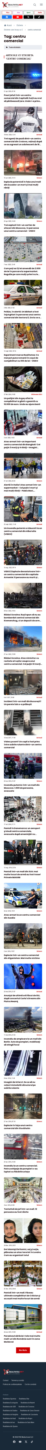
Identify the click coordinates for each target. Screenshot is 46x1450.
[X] (28, 17)
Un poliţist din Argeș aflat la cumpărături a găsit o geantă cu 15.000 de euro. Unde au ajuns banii (22, 401)
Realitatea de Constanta (29, 1414)
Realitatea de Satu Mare (26, 1422)
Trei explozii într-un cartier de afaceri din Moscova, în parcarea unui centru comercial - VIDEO (21, 228)
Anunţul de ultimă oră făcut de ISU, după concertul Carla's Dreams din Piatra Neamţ (22, 998)
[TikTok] (39, 17)
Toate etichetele (14, 47)
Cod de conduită (30, 1384)
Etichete (20, 25)
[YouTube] (18, 17)
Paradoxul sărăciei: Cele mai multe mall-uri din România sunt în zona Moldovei (22, 1339)
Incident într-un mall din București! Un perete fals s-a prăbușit (22, 703)
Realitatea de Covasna (26, 1407)
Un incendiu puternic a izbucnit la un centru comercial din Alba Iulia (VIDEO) (23, 531)
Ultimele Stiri (36, 394)
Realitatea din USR (9, 1407)
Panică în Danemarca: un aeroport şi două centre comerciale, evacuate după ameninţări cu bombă (22, 833)
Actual (39, 91)
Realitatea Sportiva (9, 1399)
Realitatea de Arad (9, 1418)
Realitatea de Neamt (28, 1403)
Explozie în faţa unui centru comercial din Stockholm (18, 1127)
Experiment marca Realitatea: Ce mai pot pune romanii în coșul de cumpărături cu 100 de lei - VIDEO (21, 358)
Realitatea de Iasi (9, 1422)
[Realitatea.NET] (12, 5)
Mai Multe (23, 1350)
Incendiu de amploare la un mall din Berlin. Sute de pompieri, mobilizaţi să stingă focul (22, 1041)
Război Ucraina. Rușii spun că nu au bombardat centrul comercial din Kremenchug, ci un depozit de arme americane (22, 619)
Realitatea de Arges (25, 1418)
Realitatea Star (24, 1399)
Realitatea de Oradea (10, 1411)
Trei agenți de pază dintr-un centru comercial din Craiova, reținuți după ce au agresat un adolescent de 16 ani (23, 143)
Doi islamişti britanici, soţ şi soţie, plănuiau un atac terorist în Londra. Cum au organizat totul (22, 1252)
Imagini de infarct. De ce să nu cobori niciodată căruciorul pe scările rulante (20, 1085)
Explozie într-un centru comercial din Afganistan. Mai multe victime (22, 957)
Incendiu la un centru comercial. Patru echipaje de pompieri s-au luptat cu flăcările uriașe (21, 1168)
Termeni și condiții (17, 1380)
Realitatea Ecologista (10, 1403)
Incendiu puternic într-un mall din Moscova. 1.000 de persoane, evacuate (22, 788)
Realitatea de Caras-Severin (29, 1411)
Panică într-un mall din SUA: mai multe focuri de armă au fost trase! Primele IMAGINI (22, 874)
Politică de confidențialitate (12, 1384)
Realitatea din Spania (10, 1426)
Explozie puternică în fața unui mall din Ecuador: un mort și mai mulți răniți (22, 184)
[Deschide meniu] (41, 5)
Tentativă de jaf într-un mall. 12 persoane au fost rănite (20, 1210)
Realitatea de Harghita (10, 1414)
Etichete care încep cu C (13, 30)
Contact (5, 1380)
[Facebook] (7, 17)
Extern (39, 178)
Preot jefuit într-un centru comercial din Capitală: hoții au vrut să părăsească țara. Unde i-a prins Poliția (23, 99)
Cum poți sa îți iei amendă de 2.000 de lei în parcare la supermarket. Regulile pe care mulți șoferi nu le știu (22, 273)
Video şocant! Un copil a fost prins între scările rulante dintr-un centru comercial (23, 744)
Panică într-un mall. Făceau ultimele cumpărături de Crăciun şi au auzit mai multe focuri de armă (22, 1295)
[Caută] (34, 5)
